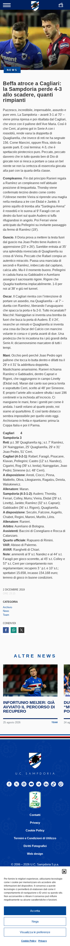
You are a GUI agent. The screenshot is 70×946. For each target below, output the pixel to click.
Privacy (42, 941)
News (6, 611)
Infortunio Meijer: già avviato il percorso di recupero (29, 707)
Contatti (35, 814)
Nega (35, 921)
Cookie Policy (28, 941)
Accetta (35, 910)
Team (6, 614)
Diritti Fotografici (35, 846)
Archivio (7, 607)
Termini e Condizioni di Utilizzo (35, 838)
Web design (35, 853)
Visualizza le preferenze (35, 932)
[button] (64, 871)
